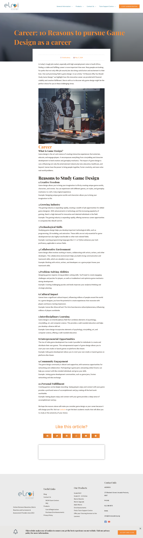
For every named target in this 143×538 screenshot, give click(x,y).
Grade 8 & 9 (77, 493)
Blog (45, 494)
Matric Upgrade (79, 502)
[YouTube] (109, 522)
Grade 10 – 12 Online (80, 496)
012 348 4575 (108, 506)
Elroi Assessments (80, 508)
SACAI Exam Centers (52, 500)
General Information (64, 6)
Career (45, 147)
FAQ (47, 503)
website (63, 409)
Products (79, 6)
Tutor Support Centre (106, 6)
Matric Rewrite (79, 499)
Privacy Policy (48, 515)
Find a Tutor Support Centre (83, 510)
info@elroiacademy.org (112, 516)
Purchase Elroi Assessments (55, 512)
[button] (129, 6)
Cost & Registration (52, 509)
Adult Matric (78, 505)
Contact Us (90, 6)
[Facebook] (105, 522)
